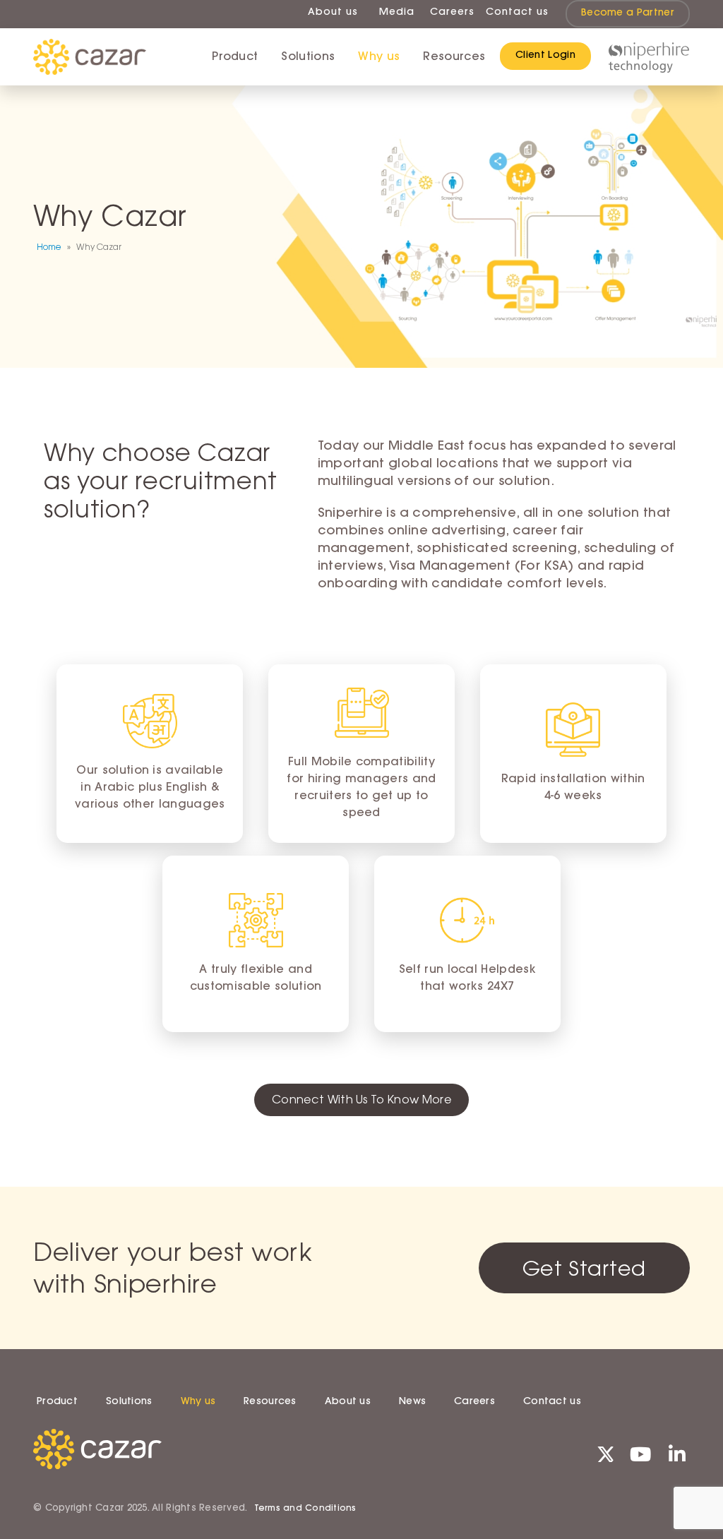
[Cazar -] (89, 57)
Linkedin (677, 1454)
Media (396, 13)
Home (49, 247)
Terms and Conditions (305, 1508)
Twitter (603, 1454)
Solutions (308, 57)
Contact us (517, 13)
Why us (379, 57)
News (412, 1402)
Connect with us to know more (361, 1099)
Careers (452, 13)
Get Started (584, 1268)
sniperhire (648, 57)
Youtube (640, 1454)
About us (333, 13)
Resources (270, 1402)
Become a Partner (627, 13)
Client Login (545, 56)
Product (235, 57)
